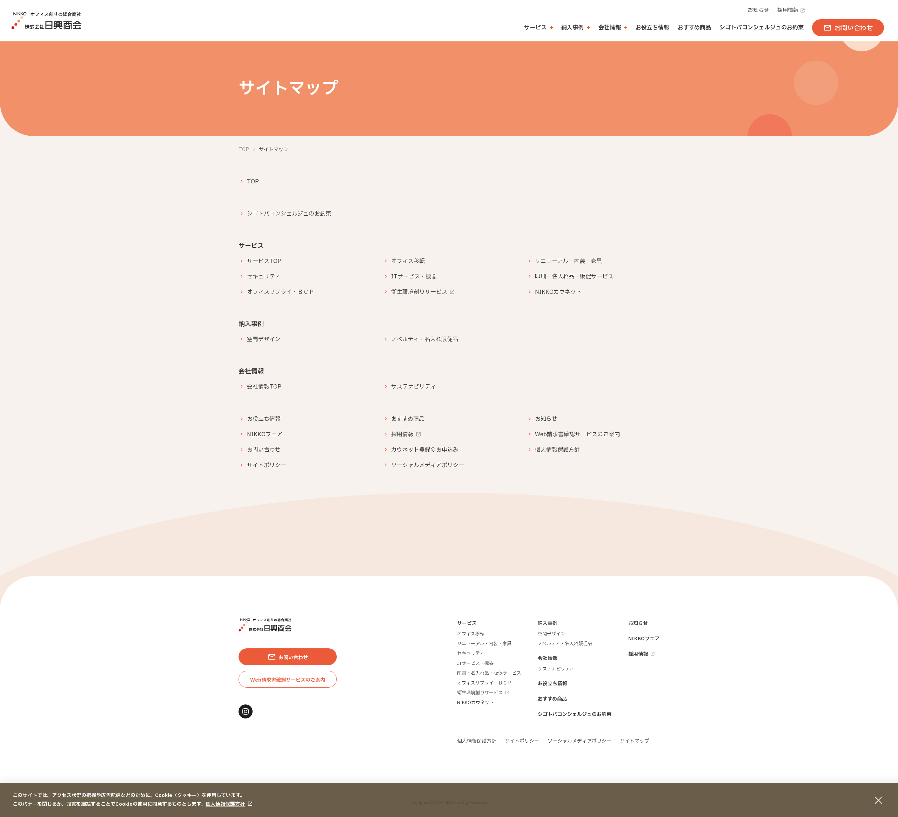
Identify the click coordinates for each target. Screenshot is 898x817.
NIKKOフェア (264, 434)
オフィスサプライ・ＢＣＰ (280, 292)
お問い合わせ (264, 450)
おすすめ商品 (694, 27)
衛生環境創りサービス (419, 292)
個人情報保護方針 (225, 804)
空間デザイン (264, 339)
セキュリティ (264, 276)
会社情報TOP (264, 387)
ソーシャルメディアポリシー (427, 465)
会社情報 (547, 658)
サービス (467, 623)
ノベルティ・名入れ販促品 (424, 339)
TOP (253, 181)
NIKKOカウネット (558, 292)
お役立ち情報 (652, 27)
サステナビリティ (413, 387)
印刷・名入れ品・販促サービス (574, 276)
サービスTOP (264, 261)
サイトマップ (634, 741)
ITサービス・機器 (414, 276)
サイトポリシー (266, 465)
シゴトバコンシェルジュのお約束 (761, 27)
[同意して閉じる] (878, 800)
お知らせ (758, 10)
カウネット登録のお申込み (424, 450)
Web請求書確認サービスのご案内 (577, 434)
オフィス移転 (408, 261)
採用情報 (787, 10)
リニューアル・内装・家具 (568, 261)
